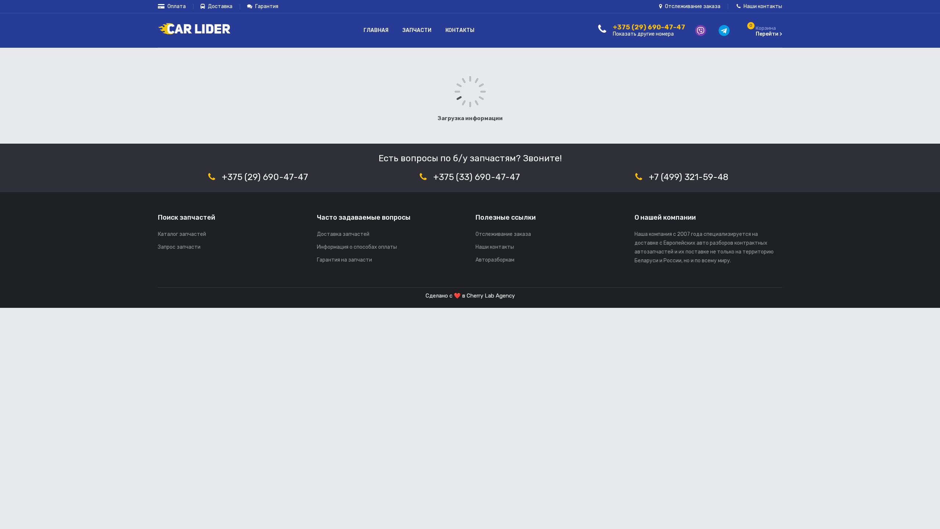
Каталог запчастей (182, 234)
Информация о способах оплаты (357, 247)
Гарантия (266, 6)
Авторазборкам (495, 260)
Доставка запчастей (343, 234)
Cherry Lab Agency (491, 295)
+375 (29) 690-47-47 (265, 177)
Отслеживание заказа (692, 6)
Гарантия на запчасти (344, 260)
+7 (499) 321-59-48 (688, 177)
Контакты (459, 30)
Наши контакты (762, 6)
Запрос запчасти (179, 247)
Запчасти (416, 30)
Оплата (176, 6)
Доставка (219, 6)
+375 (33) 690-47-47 (476, 177)
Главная (376, 30)
